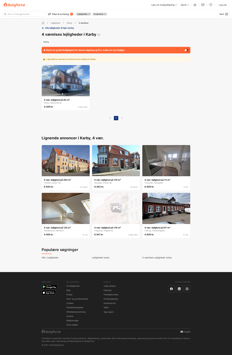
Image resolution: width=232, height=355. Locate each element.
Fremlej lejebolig (111, 299)
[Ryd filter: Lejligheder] (89, 14)
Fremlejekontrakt (111, 294)
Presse (69, 294)
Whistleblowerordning (75, 312)
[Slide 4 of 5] (67, 94)
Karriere (69, 316)
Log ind (222, 4)
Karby (69, 23)
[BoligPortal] (14, 5)
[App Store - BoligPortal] (49, 292)
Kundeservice (110, 303)
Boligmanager (72, 320)
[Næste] (122, 118)
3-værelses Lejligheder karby (157, 257)
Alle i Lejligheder (50, 257)
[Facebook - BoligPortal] (171, 288)
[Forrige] (110, 118)
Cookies (69, 303)
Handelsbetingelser (74, 307)
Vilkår (106, 307)
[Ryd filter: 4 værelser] (105, 14)
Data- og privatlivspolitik (77, 299)
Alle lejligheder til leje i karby (59, 28)
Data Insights (72, 325)
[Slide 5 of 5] (69, 94)
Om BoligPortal (72, 286)
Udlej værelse (110, 286)
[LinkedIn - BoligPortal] (179, 288)
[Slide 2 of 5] (64, 94)
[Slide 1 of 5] (62, 94)
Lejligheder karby (101, 257)
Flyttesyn (108, 290)
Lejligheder (55, 23)
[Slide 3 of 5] (65, 94)
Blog (68, 290)
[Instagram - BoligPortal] (187, 288)
